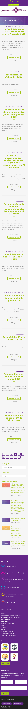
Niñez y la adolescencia (12, 587)
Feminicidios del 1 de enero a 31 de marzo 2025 (14, 376)
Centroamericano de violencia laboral (14, 580)
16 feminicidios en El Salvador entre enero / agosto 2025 (14, 31)
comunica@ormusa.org (8, 633)
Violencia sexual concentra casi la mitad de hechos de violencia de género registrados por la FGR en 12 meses (18, 489)
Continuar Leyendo (14, 57)
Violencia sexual (10, 152)
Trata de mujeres (10, 106)
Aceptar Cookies (6, 703)
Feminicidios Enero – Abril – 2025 (14, 338)
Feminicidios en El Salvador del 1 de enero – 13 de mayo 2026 (18, 544)
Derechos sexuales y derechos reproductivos (14, 595)
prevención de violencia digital (14, 75)
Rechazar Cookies (18, 703)
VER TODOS (5, 663)
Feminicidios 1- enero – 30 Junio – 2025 (14, 256)
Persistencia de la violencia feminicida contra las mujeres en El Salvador (14, 209)
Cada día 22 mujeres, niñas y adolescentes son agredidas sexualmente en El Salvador (14, 161)
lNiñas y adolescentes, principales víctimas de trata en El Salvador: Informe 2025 (17, 531)
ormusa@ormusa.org (7, 631)
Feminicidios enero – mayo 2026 (18, 519)
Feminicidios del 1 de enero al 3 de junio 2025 (14, 298)
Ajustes (4, 706)
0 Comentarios (14, 55)
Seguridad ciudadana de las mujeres (15, 573)
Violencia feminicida (10, 26)
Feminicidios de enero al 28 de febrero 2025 (14, 418)
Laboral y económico (11, 566)
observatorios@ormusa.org (9, 635)
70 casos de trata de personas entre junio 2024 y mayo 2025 (14, 113)
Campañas (10, 71)
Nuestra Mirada (10, 602)
